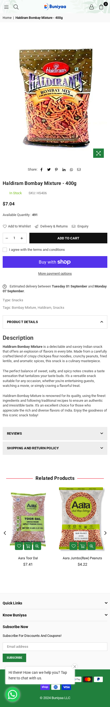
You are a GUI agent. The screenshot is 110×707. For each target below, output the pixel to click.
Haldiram (44, 308)
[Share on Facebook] (42, 169)
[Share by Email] (79, 169)
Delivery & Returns (54, 226)
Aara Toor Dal (28, 558)
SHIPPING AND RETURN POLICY (33, 448)
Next (105, 533)
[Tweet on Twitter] (49, 169)
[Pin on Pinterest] (56, 169)
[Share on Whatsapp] (71, 169)
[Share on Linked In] (64, 169)
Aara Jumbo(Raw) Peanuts (82, 558)
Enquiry (82, 226)
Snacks (58, 308)
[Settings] (91, 7)
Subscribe (14, 657)
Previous (5, 533)
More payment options (55, 274)
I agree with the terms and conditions (36, 250)
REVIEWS (14, 433)
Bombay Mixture (24, 308)
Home (7, 18)
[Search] (16, 7)
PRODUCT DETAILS (22, 322)
